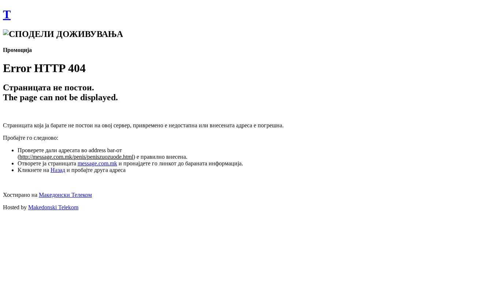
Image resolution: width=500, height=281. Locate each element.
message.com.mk (97, 163)
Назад (58, 170)
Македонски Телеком (65, 195)
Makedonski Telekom (53, 207)
